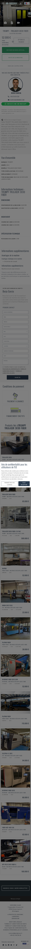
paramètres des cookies (9, 483)
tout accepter (24, 483)
